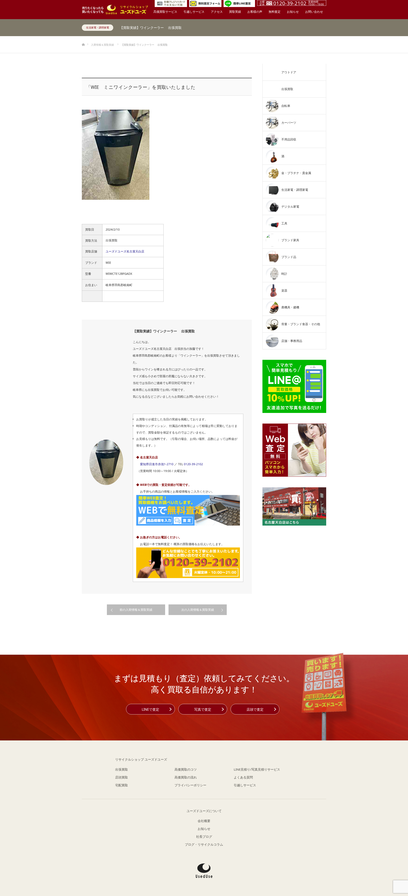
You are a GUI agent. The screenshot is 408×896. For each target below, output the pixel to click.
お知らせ (293, 12)
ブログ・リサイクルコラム (204, 844)
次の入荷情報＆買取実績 (197, 610)
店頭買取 (121, 777)
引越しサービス (194, 12)
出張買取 (121, 769)
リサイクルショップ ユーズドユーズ (141, 759)
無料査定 (274, 12)
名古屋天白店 (149, 457)
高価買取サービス (165, 12)
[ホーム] (83, 37)
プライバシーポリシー (190, 785)
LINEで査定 (150, 709)
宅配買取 (121, 785)
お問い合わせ (314, 12)
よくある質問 (243, 777)
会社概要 (204, 821)
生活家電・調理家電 (97, 27)
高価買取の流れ (185, 777)
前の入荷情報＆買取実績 (136, 610)
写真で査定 (202, 709)
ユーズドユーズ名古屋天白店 (125, 251)
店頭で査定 (255, 709)
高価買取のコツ (185, 769)
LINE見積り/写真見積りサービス (257, 769)
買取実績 (235, 12)
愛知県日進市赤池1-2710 (156, 464)
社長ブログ (204, 836)
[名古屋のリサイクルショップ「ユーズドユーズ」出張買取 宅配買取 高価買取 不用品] (115, 9)
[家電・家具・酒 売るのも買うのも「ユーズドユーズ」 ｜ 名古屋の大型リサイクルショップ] (204, 870)
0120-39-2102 (193, 464)
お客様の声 (254, 12)
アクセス (217, 12)
